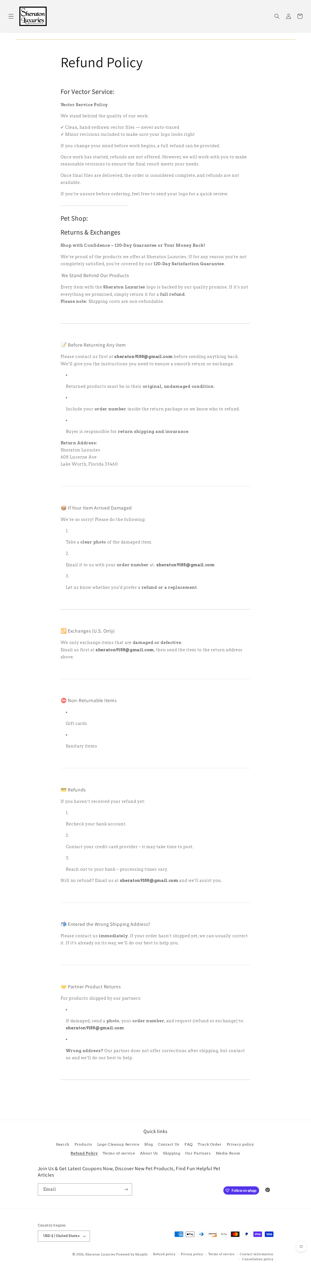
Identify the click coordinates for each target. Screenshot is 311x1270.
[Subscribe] (126, 1189)
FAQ (188, 1144)
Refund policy (164, 1254)
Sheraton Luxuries (100, 1254)
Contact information (256, 1254)
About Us (149, 1153)
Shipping (171, 1153)
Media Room (228, 1153)
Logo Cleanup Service (118, 1144)
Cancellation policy (257, 1259)
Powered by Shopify (132, 1254)
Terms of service (119, 1153)
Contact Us (168, 1144)
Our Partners (198, 1153)
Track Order (210, 1144)
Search (62, 1144)
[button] (11, 16)
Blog (148, 1144)
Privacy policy (240, 1144)
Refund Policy (84, 1153)
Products (83, 1144)
